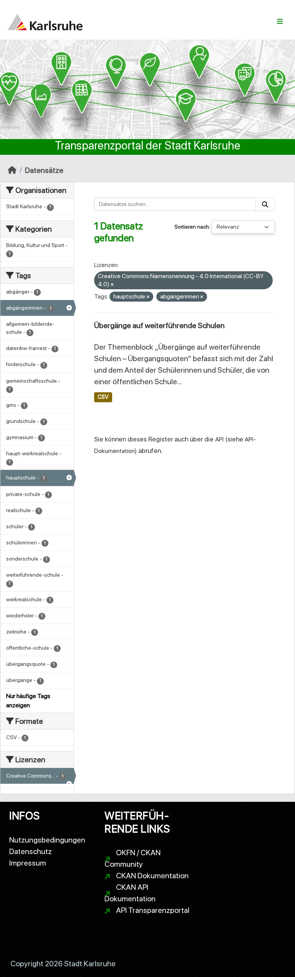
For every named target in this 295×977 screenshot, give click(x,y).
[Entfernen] (112, 284)
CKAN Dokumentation (152, 875)
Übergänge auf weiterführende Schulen (159, 325)
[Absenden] (265, 204)
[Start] (12, 170)
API (219, 439)
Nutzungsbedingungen (47, 839)
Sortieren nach (191, 227)
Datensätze (44, 170)
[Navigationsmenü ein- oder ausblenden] (279, 22)
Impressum (27, 863)
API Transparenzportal (152, 910)
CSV (103, 396)
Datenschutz (30, 851)
